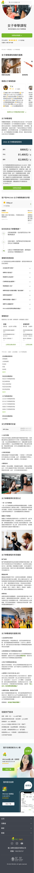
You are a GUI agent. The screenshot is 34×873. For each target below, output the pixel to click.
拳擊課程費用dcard (13, 729)
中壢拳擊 (13, 732)
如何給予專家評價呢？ (14, 702)
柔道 (3, 366)
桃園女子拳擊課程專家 (8, 406)
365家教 (4, 729)
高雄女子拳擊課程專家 (8, 409)
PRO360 (4, 49)
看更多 (4, 372)
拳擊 (3, 716)
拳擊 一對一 (8, 716)
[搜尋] (9, 2)
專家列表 (23, 655)
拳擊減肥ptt (22, 727)
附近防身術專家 (6, 386)
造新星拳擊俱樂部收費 (8, 719)
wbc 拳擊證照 (12, 721)
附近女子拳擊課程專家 (8, 379)
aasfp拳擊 (25, 719)
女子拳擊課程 (16, 49)
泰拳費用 (4, 418)
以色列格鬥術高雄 (7, 735)
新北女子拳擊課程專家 (8, 401)
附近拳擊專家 (6, 381)
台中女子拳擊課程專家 (8, 404)
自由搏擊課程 (14, 727)
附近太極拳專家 (6, 384)
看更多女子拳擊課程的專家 (16, 112)
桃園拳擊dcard (6, 732)
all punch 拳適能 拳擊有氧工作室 (11, 724)
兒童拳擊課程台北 (23, 732)
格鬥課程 (22, 729)
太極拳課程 (5, 361)
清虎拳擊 (18, 719)
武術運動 (14, 352)
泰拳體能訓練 (5, 727)
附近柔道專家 (6, 389)
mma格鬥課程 (17, 716)
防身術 (4, 364)
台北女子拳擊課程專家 (8, 398)
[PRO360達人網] (12, 844)
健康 (9, 352)
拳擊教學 (4, 721)
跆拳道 (4, 369)
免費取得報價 (16, 35)
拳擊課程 (9, 49)
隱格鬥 (23, 724)
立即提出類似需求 (11, 344)
